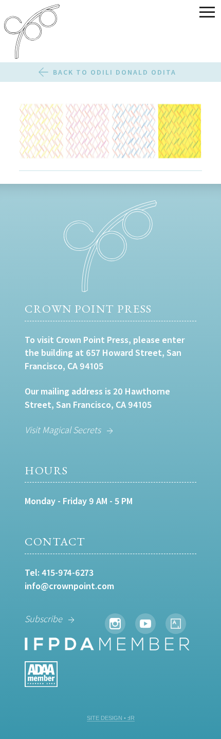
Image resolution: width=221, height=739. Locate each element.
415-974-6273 (68, 572)
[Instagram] (115, 623)
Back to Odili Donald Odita (114, 72)
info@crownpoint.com (69, 586)
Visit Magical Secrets (63, 430)
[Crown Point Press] (32, 33)
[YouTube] (145, 623)
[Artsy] (175, 623)
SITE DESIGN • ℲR (111, 718)
